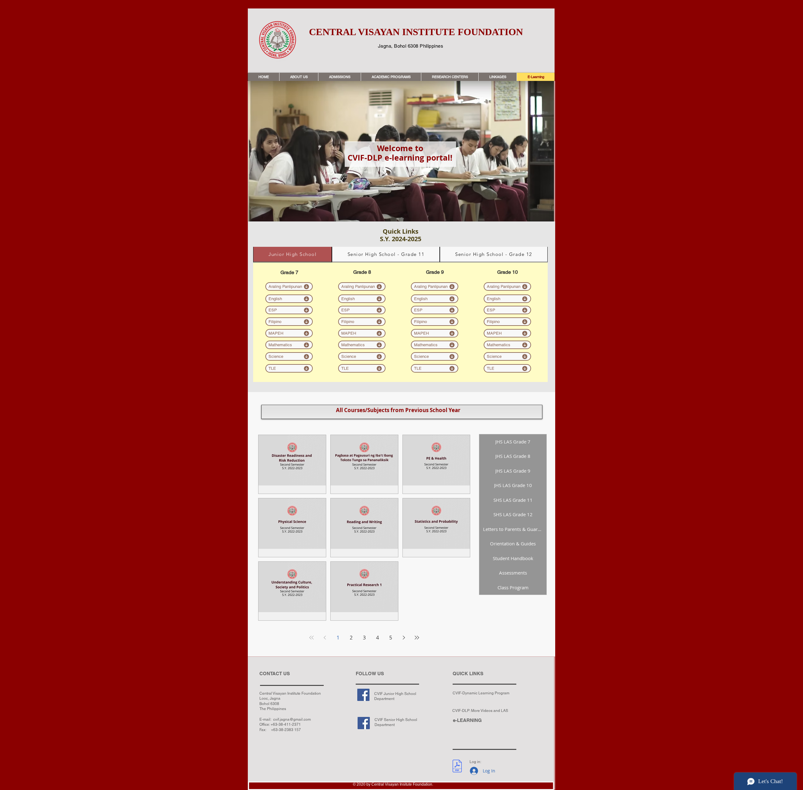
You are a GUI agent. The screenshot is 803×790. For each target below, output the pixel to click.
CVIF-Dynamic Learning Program (481, 693)
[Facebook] (363, 695)
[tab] (292, 254)
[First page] (311, 637)
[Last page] (417, 637)
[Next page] (403, 637)
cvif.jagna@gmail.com (292, 719)
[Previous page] (324, 637)
